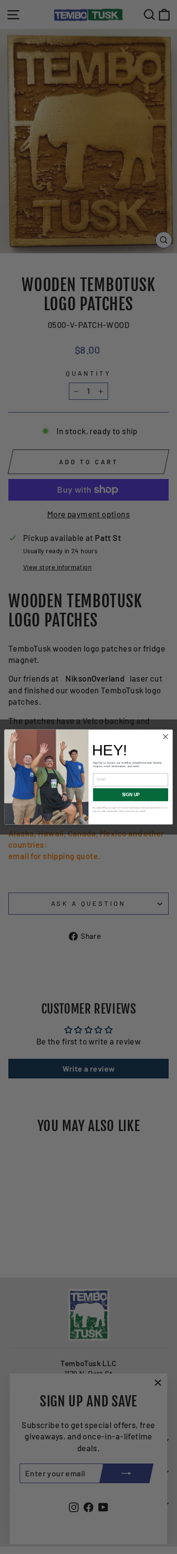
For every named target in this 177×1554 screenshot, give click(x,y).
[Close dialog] (165, 736)
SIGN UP (131, 794)
